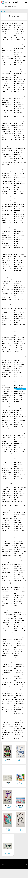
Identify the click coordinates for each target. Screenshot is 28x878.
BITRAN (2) (18, 102)
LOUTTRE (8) (19, 420)
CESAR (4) (19, 150)
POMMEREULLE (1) (7, 546)
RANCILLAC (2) (20, 551)
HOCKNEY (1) (6, 333)
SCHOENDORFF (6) (20, 601)
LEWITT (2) (18, 408)
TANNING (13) (7, 658)
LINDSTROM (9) (7, 412)
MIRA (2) (5, 464)
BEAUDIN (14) (7, 79)
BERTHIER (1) (18, 94)
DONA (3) (17, 233)
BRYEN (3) (18, 127)
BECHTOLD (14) (19, 79)
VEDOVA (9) (6, 703)
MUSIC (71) (6, 491)
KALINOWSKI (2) (7, 356)
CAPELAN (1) (6, 144)
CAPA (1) (18, 142)
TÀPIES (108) (19, 658)
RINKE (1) (5, 570)
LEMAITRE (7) (19, 406)
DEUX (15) (18, 220)
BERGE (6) (7, 91)
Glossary (25, 864)
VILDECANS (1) (7, 717)
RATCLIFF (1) (18, 553)
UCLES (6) (5, 691)
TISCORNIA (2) (19, 664)
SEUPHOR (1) (7, 614)
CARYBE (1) (5, 146)
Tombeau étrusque (20, 783)
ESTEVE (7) (19, 254)
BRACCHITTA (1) (7, 118)
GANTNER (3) (7, 279)
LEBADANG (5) (18, 399)
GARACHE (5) (19, 279)
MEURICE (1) (20, 454)
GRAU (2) (18, 304)
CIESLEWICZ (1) (20, 162)
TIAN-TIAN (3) (7, 662)
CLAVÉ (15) (6, 167)
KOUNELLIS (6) (7, 374)
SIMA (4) (5, 622)
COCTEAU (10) (19, 169)
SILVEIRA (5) (19, 620)
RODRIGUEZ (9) (19, 576)
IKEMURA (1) (6, 343)
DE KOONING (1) (19, 201)
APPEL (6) (5, 44)
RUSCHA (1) (6, 589)
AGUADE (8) (6, 27)
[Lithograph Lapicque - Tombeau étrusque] (20, 774)
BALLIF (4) (6, 69)
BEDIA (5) (5, 81)
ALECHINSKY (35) (19, 34)
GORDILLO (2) (18, 302)
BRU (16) (5, 127)
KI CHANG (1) (6, 362)
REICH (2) (18, 560)
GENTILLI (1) (19, 291)
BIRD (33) (17, 100)
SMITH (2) (5, 626)
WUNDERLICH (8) (7, 732)
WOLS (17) (4, 730)
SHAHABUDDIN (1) (20, 615)
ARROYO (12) (7, 56)
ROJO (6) (6, 580)
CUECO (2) (6, 189)
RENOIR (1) (7, 565)
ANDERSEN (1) (19, 39)
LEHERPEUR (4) (19, 404)
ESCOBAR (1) (7, 254)
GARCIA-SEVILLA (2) (6, 286)
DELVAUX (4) (18, 218)
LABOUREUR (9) (20, 380)
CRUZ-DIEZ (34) (7, 187)
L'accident (7, 783)
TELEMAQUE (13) (8, 660)
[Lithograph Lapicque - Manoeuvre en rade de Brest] (20, 797)
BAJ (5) (17, 64)
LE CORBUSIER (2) (18, 395)
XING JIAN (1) (18, 732)
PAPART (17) (6, 514)
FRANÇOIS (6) (19, 266)
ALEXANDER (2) (7, 37)
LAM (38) (6, 387)
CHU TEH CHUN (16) (7, 162)
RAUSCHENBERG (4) (6, 556)
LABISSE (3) (6, 379)
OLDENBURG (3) (7, 501)
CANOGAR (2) (19, 139)
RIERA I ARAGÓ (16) (19, 568)
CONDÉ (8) (6, 173)
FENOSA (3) (6, 260)
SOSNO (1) (6, 630)
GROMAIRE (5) (19, 306)
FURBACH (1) (5, 277)
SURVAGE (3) (7, 645)
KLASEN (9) (6, 368)
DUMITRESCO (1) (7, 240)
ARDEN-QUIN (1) (7, 47)
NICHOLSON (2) (19, 495)
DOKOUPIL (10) (19, 228)
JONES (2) (18, 349)
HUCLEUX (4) (7, 340)
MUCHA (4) (7, 483)
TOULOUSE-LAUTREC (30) (20, 675)
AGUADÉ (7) (19, 27)
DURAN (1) (17, 241)
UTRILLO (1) (7, 693)
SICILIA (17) (7, 618)
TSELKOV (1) (6, 682)
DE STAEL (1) (19, 206)
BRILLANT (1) (19, 123)
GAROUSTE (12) (20, 287)
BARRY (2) (6, 73)
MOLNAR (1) (6, 470)
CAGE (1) (17, 133)
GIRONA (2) (18, 299)
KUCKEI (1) (6, 376)
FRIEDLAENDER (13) (20, 272)
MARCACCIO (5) (7, 441)
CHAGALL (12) (19, 152)
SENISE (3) (6, 612)
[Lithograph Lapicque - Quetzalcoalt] (7, 751)
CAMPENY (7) (7, 139)
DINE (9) (17, 225)
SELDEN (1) (6, 610)
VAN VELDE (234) (7, 699)
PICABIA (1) (6, 530)
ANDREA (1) (5, 42)
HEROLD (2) (19, 327)
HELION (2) (18, 322)
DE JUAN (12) (7, 200)
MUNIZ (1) (5, 487)
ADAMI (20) (6, 25)
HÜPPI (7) (18, 341)
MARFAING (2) (7, 443)
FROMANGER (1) (20, 275)
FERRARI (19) (18, 260)
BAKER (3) (6, 67)
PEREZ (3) (18, 528)
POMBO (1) (18, 543)
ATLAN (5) (19, 60)
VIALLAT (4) (19, 707)
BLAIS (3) (7, 104)
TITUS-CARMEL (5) (20, 667)
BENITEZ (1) (19, 87)
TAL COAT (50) (7, 655)
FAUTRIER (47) (6, 258)
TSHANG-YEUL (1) (19, 682)
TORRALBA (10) (7, 673)
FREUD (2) (18, 268)
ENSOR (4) (6, 247)
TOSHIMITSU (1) (19, 672)
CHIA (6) (18, 154)
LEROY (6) (6, 408)
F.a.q (14, 873)
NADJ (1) (17, 491)
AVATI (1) (5, 62)
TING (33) (18, 662)
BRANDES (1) (18, 119)
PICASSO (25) (19, 530)
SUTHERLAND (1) (19, 646)
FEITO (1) (17, 258)
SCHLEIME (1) (19, 599)
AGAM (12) (18, 25)
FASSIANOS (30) (20, 256)
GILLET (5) (19, 297)
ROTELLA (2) (19, 583)
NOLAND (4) (7, 499)
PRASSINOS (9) (19, 547)
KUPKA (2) (18, 376)
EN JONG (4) (18, 243)
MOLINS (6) (18, 468)
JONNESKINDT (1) (6, 351)
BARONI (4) (19, 71)
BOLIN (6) (6, 108)
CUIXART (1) (7, 191)
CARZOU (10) (18, 146)
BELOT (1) (18, 85)
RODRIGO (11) (18, 573)
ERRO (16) (19, 252)
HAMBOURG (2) (19, 316)
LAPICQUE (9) (19, 389)
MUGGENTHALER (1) (18, 484)
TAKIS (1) (18, 653)
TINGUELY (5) (6, 664)
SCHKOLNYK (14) (7, 600)
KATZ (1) (17, 358)
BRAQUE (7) (7, 121)
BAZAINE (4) (18, 77)
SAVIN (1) (6, 597)
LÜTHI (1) (5, 426)
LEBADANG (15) (7, 401)
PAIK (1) (6, 512)
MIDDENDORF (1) (19, 457)
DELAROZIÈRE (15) (7, 215)
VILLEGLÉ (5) (19, 716)
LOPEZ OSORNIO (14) (20, 417)
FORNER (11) (19, 264)
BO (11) (5, 106)
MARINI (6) (6, 445)
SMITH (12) (5, 624)
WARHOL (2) (18, 724)
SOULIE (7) (18, 633)
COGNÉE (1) (7, 171)
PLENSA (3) (18, 539)
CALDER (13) (19, 135)
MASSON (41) (7, 449)
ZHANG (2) (18, 736)
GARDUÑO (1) (18, 285)
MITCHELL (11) (19, 466)
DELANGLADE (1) (19, 211)
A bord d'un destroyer (7, 852)
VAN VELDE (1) (19, 699)
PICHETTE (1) (7, 533)
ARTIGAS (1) (20, 56)
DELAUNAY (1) (19, 216)
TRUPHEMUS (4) (19, 679)
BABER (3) (18, 62)
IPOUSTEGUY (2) (7, 345)
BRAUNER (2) (19, 121)
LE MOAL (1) (6, 397)
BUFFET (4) (19, 129)
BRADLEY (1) (19, 116)
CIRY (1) (5, 164)
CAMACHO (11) (19, 137)
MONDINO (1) (19, 470)
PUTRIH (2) (18, 549)
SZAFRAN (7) (6, 649)
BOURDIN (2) (19, 110)
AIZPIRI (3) (5, 31)
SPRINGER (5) (7, 637)
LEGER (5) (6, 404)
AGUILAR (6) (6, 29)
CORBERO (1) (7, 177)
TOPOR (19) (19, 670)
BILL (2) (5, 100)
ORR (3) (17, 508)
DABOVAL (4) (19, 191)
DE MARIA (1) (19, 204)
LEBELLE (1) (19, 401)
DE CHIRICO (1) (7, 196)
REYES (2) (18, 564)
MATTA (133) (19, 451)
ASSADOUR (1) (18, 58)
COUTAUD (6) (7, 183)
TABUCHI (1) (6, 651)
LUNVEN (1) (19, 422)
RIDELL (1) (18, 566)
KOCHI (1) (6, 372)
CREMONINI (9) (19, 184)
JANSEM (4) (6, 347)
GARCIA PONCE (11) (6, 282)
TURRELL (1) (18, 684)
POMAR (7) (6, 543)
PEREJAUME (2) (6, 526)
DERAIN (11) (6, 220)
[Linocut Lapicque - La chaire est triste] (20, 751)
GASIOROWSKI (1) (7, 290)
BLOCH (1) (19, 104)
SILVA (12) (5, 620)
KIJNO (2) (6, 364)
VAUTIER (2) (19, 701)
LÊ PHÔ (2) (4, 399)
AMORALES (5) (7, 39)
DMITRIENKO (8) (6, 227)
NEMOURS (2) (19, 493)
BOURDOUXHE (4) (19, 113)
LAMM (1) (18, 387)
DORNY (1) (6, 235)
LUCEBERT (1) (5, 422)
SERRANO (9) (18, 612)
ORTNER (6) (6, 510)
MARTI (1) (6, 447)
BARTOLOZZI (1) (20, 74)
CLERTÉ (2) (6, 169)
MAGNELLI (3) (7, 433)
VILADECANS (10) (20, 710)
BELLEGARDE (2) (20, 83)
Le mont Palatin (8, 829)
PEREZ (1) (18, 526)
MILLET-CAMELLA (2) (6, 461)
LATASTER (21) (19, 391)
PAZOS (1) (6, 522)
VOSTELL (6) (18, 722)
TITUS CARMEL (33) (7, 667)
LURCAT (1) (18, 424)
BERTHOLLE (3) (7, 96)
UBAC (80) (18, 689)
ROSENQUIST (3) (20, 580)
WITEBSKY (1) (19, 728)
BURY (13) (17, 131)
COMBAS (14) (19, 171)
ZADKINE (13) (5, 734)
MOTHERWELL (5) (7, 480)
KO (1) (17, 370)
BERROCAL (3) (7, 94)
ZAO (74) (18, 734)
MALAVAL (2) (6, 435)
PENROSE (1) (19, 524)
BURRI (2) (6, 131)
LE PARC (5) (18, 397)
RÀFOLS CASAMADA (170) (7, 552)
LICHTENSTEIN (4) (7, 410)
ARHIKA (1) (19, 48)
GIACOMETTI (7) (19, 294)
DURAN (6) (18, 239)
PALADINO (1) (19, 512)
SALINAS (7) (18, 589)
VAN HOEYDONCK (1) (20, 696)
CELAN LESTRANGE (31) (7, 151)
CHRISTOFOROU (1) (19, 159)
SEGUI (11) (18, 608)
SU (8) (17, 641)
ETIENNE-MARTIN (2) (7, 256)
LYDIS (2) (18, 426)
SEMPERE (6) (19, 610)
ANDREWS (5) (19, 42)
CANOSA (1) (7, 142)
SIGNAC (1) (18, 618)
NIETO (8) (6, 497)
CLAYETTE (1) (19, 167)
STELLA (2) (18, 639)
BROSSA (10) (18, 125)
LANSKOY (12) (7, 389)
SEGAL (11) (6, 608)
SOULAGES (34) (7, 633)
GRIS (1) (5, 306)
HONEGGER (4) (19, 334)
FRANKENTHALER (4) (6, 269)
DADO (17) (4, 194)
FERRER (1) (6, 262)
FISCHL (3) (5, 264)
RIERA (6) (6, 568)
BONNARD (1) (19, 108)
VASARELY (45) (7, 701)
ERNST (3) (5, 252)
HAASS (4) (18, 314)
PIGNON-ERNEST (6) (6, 536)
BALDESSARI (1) (19, 67)
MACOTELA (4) (19, 431)
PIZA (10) (7, 539)
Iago (20, 829)
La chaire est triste (20, 760)
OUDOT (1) (18, 510)
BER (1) (5, 89)
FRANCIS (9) (6, 266)
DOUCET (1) (19, 235)
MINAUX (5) (18, 460)
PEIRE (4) (17, 522)
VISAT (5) (18, 720)
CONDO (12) (19, 173)
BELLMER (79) (6, 85)
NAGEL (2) (6, 493)
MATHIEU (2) (19, 449)
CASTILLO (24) (7, 148)
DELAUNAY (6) (19, 214)
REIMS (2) (6, 562)
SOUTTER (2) (6, 635)
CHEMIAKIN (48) (8, 154)
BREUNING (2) (6, 123)
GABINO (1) (19, 277)
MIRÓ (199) (18, 464)
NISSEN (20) (18, 497)
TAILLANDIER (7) (7, 653)
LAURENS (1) (6, 393)
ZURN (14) (6, 738)
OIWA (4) (18, 499)
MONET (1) (6, 472)
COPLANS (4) (18, 175)
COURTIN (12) (19, 181)
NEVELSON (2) (7, 495)
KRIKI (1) (16, 374)
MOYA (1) (18, 478)
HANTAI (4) (6, 318)
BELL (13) (19, 81)
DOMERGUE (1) (6, 232)
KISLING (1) (6, 366)
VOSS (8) (5, 722)
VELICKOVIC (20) (19, 704)
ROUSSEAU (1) (7, 587)
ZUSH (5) (16, 738)
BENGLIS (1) (6, 87)
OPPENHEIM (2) (19, 505)
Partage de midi (8, 806)
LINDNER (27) (19, 410)
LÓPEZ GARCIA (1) (7, 417)
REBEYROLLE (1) (7, 560)
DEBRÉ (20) (18, 208)
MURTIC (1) (18, 489)
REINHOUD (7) (19, 562)
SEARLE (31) (18, 605)
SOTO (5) (19, 630)
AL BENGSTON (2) (19, 31)
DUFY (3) (17, 237)
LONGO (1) (18, 414)
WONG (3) (19, 730)
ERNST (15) (18, 250)
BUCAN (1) (6, 129)
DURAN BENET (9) (7, 243)
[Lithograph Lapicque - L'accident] (7, 774)
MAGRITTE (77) (19, 433)
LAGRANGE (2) (19, 383)
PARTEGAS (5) (7, 518)
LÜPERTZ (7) (7, 424)
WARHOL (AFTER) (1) (7, 727)
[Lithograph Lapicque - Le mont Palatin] (7, 819)
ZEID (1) (7, 736)
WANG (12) (7, 724)
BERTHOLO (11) (19, 96)
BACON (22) (6, 64)
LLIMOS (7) (18, 412)
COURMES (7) (7, 181)
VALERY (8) (18, 693)
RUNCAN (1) (19, 587)
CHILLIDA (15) (7, 156)
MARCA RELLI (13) (19, 438)
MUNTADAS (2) (20, 487)
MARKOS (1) (19, 445)
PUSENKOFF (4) (7, 549)
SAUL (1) (5, 595)
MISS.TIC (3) (5, 466)
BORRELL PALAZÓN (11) (7, 111)
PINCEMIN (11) (19, 536)
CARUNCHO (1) (19, 144)
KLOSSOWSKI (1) (8, 370)
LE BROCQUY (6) (7, 395)
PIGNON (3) (19, 533)
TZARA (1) (6, 689)
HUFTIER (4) (19, 339)
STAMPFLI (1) (19, 637)
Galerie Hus (4, 11)
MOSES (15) (5, 476)
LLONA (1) (6, 414)
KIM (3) (19, 364)
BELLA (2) (5, 83)
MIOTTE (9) (18, 462)
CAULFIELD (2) (19, 148)
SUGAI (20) (6, 643)
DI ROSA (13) (6, 223)
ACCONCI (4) (18, 23)
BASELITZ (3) (6, 77)
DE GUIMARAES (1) (19, 197)
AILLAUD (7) (18, 29)
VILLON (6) (18, 718)
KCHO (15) (17, 360)
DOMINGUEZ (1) (19, 231)
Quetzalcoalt (7, 760)
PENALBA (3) (6, 524)
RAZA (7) (18, 558)
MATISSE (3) (6, 451)
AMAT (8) (18, 37)
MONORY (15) (19, 472)
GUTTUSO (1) (19, 312)
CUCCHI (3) (18, 187)
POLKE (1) (18, 541)
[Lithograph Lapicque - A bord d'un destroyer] (7, 842)
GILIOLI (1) (6, 297)
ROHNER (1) (19, 578)
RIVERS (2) (6, 572)
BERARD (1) (19, 89)
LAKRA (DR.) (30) (18, 385)
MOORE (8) (6, 474)
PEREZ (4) (5, 528)
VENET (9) (6, 707)
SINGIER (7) (19, 622)
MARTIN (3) (19, 447)
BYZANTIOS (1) (7, 134)
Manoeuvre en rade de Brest (20, 807)
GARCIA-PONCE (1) (18, 282)
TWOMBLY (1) (18, 687)
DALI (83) (18, 194)
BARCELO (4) (7, 71)
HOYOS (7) (8, 337)
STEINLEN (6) (7, 640)
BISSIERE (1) (6, 102)
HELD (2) (17, 320)
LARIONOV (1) (7, 391)
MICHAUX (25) (7, 456)
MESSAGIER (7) (7, 454)
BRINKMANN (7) (8, 125)
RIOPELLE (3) (19, 570)
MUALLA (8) (18, 481)
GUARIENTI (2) (7, 308)
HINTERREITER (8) (19, 330)
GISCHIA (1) (6, 302)
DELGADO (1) (7, 218)
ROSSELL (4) (6, 583)
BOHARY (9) (18, 106)
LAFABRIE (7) (6, 384)
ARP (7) (17, 50)
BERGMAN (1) (19, 91)
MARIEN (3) (18, 443)
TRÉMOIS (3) (7, 678)
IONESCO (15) (19, 343)
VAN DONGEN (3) (7, 695)
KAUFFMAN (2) (7, 360)
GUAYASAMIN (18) (20, 309)
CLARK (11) (18, 164)
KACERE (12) (18, 354)
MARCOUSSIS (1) (20, 441)
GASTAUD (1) (19, 289)
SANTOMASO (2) (20, 592)
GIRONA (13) (6, 299)
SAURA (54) (19, 595)
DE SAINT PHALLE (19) (7, 207)
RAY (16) (17, 555)
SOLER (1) (5, 628)
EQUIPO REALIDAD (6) (20, 247)
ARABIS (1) (18, 44)
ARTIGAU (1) (7, 58)
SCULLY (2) (18, 603)
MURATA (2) (6, 489)
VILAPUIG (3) (18, 713)
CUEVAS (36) (19, 189)
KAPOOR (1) (6, 358)
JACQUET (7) (18, 345)
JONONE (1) (17, 351)
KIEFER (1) (18, 362)
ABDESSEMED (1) (7, 23)
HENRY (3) (6, 324)
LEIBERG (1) (6, 406)
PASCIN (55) (18, 518)
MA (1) (5, 431)
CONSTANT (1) (6, 175)
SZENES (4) (18, 649)
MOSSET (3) (18, 476)
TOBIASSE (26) (7, 670)
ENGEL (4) (18, 245)
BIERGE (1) (18, 98)
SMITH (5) (17, 624)
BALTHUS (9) (17, 69)
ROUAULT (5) (19, 585)
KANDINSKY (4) (20, 356)
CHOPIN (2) (18, 156)
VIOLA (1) (5, 720)
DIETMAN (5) (18, 223)
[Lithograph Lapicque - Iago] (20, 819)
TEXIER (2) (18, 660)
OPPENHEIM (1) (7, 508)
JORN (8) (5, 354)
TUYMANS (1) (6, 687)
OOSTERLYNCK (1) (19, 502)
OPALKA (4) (6, 505)
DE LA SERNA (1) (7, 204)
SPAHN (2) (18, 635)
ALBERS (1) (6, 33)
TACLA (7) (18, 651)
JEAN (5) (18, 347)
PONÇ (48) (18, 545)
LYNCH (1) (5, 429)
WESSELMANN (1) (19, 726)
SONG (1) (18, 628)
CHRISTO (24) (7, 158)
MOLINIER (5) (7, 468)
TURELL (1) (6, 684)
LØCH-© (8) (17, 429)
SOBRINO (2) (19, 626)
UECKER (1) (19, 691)
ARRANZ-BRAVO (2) (18, 53)
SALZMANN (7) (7, 591)
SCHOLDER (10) (7, 604)
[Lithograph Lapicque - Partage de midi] (7, 797)
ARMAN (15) (8, 51)
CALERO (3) (6, 137)
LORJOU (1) (6, 420)
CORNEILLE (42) (19, 178)
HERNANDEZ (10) (19, 324)
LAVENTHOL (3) (19, 393)
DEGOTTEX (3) (7, 210)
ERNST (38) (6, 250)
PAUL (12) (17, 520)
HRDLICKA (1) (19, 337)
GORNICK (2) (6, 304)
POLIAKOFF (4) (7, 541)
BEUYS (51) (6, 98)
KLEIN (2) (17, 368)
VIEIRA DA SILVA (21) (7, 710)
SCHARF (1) (18, 597)
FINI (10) (18, 262)
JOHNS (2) (6, 349)
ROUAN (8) (6, 585)
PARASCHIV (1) (19, 515)
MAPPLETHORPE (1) (6, 438)
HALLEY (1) (6, 316)
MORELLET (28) (20, 474)
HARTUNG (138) (19, 318)
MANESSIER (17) (19, 435)
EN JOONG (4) (6, 245)
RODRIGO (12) (7, 577)
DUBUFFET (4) (6, 237)
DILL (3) (6, 225)
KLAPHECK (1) (19, 366)
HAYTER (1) (7, 321)
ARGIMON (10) (19, 46)
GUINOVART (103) (6, 313)
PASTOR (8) (6, 520)
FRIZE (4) (6, 275)
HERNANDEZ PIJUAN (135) (7, 328)
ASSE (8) (6, 60)
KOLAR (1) (17, 372)
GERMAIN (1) (7, 293)
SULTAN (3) (18, 643)
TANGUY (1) (18, 655)
